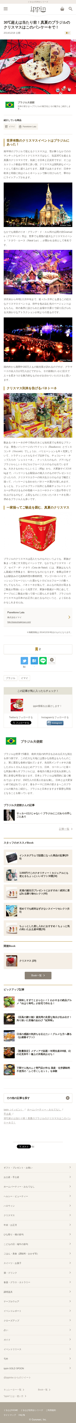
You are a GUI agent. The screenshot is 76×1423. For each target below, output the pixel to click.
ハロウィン (9, 1206)
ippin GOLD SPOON (14, 1368)
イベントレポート (12, 1311)
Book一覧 (43, 1389)
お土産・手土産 (11, 1177)
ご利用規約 (51, 1410)
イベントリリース (12, 1349)
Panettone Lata (29, 126)
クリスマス (9, 1215)
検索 (70, 8)
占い (6, 1330)
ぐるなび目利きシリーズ (32, 1410)
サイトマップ (10, 1415)
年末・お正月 (10, 1225)
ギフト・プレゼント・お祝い (18, 1167)
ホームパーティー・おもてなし (19, 1186)
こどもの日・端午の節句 (16, 1244)
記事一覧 (64, 828)
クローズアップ (11, 1320)
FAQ (21, 1415)
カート (62, 8)
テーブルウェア (11, 1301)
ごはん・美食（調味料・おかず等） (21, 1253)
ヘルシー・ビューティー (16, 1196)
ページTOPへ (38, 1137)
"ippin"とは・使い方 (13, 1396)
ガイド (7, 1340)
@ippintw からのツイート (17, 1377)
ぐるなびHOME (11, 1410)
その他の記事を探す (18, 1097)
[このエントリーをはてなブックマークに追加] (34, 660)
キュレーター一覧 (12, 1389)
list (24, 666)
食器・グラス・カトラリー (17, 1282)
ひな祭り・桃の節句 (14, 1234)
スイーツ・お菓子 (12, 1263)
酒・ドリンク (10, 1273)
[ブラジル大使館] (23, 747)
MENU (5, 8)
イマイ (12, 126)
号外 (6, 1359)
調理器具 (8, 1292)
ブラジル (10, 678)
